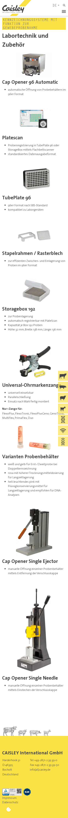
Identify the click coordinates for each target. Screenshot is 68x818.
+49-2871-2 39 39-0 (45, 760)
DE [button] (55, 5)
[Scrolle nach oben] (59, 809)
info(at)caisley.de (40, 769)
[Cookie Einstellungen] (9, 809)
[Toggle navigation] (63, 11)
